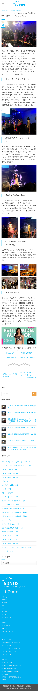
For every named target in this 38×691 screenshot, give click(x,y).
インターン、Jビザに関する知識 (13, 501)
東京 (3, 605)
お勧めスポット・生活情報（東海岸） (11, 10)
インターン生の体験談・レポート (14, 508)
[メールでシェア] (20, 364)
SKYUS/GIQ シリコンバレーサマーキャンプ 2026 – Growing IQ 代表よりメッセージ (22, 421)
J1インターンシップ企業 (10, 504)
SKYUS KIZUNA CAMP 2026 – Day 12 (22, 412)
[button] (3, 3)
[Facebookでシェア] (13, 364)
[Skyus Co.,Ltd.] (10, 581)
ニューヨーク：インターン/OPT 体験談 (20, 357)
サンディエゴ (6, 602)
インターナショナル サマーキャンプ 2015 (17, 547)
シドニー (4, 628)
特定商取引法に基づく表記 (11, 686)
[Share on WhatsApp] (10, 364)
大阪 (3, 608)
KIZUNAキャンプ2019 (10, 497)
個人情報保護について (28, 686)
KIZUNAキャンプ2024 (10, 473)
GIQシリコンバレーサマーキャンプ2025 (16, 462)
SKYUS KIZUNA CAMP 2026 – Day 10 (22, 434)
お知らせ (5, 481)
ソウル (4, 614)
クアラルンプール (7, 631)
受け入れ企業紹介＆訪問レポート (14, 528)
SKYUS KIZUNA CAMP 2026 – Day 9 (21, 441)
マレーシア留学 (7, 493)
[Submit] (34, 394)
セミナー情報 (6, 489)
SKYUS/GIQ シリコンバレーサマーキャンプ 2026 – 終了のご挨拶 (22, 448)
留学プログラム (6, 645)
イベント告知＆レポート (10, 524)
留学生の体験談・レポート (11, 532)
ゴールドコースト (7, 617)
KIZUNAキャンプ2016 (10, 543)
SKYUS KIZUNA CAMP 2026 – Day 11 (22, 427)
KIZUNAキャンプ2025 (10, 477)
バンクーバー (6, 625)
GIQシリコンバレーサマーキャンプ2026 (16, 466)
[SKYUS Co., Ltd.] (19, 3)
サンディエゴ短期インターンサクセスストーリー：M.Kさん (28, 375)
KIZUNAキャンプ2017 (10, 539)
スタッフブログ (7, 520)
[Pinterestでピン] (24, 364)
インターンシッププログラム (11, 648)
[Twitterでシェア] (17, 364)
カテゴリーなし (7, 551)
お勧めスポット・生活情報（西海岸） (15, 516)
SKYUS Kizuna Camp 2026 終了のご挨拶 (22, 407)
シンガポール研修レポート (11, 485)
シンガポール (6, 611)
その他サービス (6, 654)
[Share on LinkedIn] (28, 364)
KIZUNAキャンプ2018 (10, 536)
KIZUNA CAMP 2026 (9, 469)
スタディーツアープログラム (11, 642)
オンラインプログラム (9, 651)
